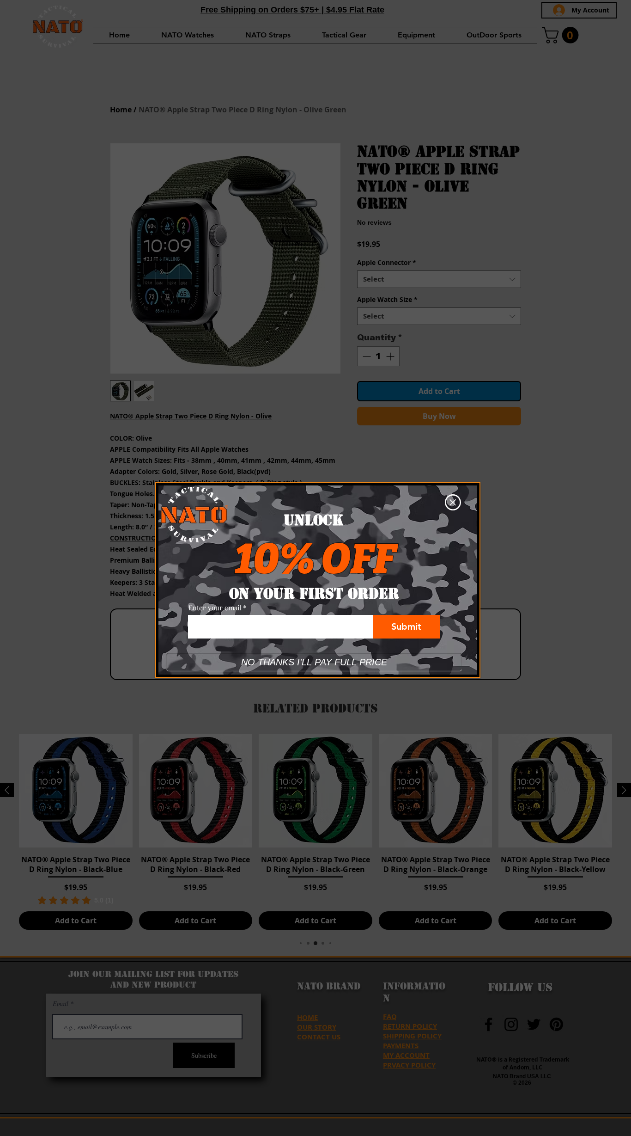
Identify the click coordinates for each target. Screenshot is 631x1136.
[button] (453, 502)
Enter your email (214, 607)
